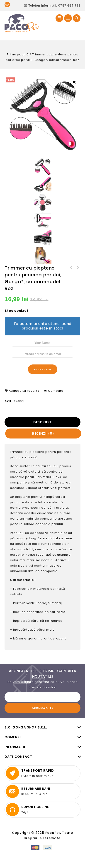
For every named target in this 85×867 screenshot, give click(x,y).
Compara (55, 391)
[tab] (43, 422)
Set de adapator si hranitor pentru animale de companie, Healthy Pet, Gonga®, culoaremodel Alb (77, 267)
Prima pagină (18, 54)
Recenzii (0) (43, 433)
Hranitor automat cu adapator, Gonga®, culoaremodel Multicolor (71, 267)
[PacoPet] (22, 22)
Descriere (42, 422)
